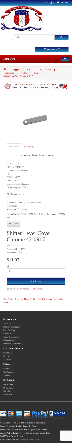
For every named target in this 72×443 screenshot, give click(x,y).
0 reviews (26, 289)
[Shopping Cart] (62, 3)
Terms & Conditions (11, 337)
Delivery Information (11, 327)
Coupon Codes (9, 340)
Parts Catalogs (9, 330)
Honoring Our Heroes (12, 344)
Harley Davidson (22, 299)
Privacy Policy (9, 333)
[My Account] (52, 3)
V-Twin (30, 69)
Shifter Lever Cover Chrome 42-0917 (18, 76)
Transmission (9, 73)
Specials (6, 375)
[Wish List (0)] (58, 3)
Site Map (7, 359)
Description (14, 146)
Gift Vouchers (8, 372)
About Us (7, 323)
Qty (8, 266)
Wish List (7, 391)
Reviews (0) (29, 146)
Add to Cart (36, 281)
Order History (9, 388)
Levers (36, 73)
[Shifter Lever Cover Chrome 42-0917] (36, 120)
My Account (8, 384)
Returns (6, 356)
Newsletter (7, 395)
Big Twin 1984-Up (47, 69)
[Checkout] (66, 3)
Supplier (16, 69)
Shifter (24, 73)
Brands (6, 368)
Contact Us (7, 353)
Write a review (37, 289)
